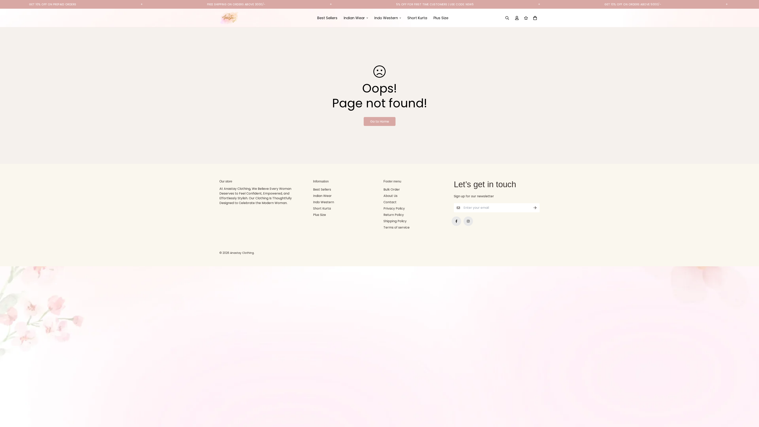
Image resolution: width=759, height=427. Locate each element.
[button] (534, 18)
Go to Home (379, 121)
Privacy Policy (394, 208)
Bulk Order (391, 189)
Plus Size (440, 17)
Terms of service (396, 227)
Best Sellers (327, 17)
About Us (390, 196)
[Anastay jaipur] (229, 18)
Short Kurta (417, 17)
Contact (389, 202)
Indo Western (386, 17)
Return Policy (393, 215)
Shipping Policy (395, 221)
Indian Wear (354, 17)
